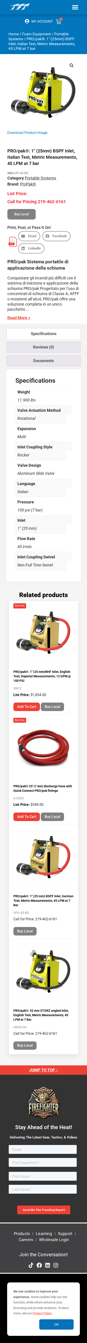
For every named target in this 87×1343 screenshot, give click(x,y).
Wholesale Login (54, 1239)
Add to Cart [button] (26, 707)
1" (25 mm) (27, 528)
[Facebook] (39, 1265)
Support (65, 1233)
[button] (75, 7)
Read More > (18, 317)
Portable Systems (40, 178)
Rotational (26, 418)
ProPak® (28, 184)
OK (56, 1324)
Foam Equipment (36, 34)
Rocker (23, 455)
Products (22, 1233)
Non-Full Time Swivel (35, 565)
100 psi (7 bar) (30, 510)
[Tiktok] (31, 1265)
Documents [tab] (43, 360)
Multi (21, 436)
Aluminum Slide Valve (35, 473)
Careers (26, 1239)
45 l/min (24, 546)
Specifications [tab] (43, 333)
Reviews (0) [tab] (43, 347)
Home (13, 34)
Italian (22, 491)
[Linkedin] (47, 1265)
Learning (44, 1233)
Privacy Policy (42, 1313)
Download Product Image (27, 133)
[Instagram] (55, 1265)
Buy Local (52, 707)
